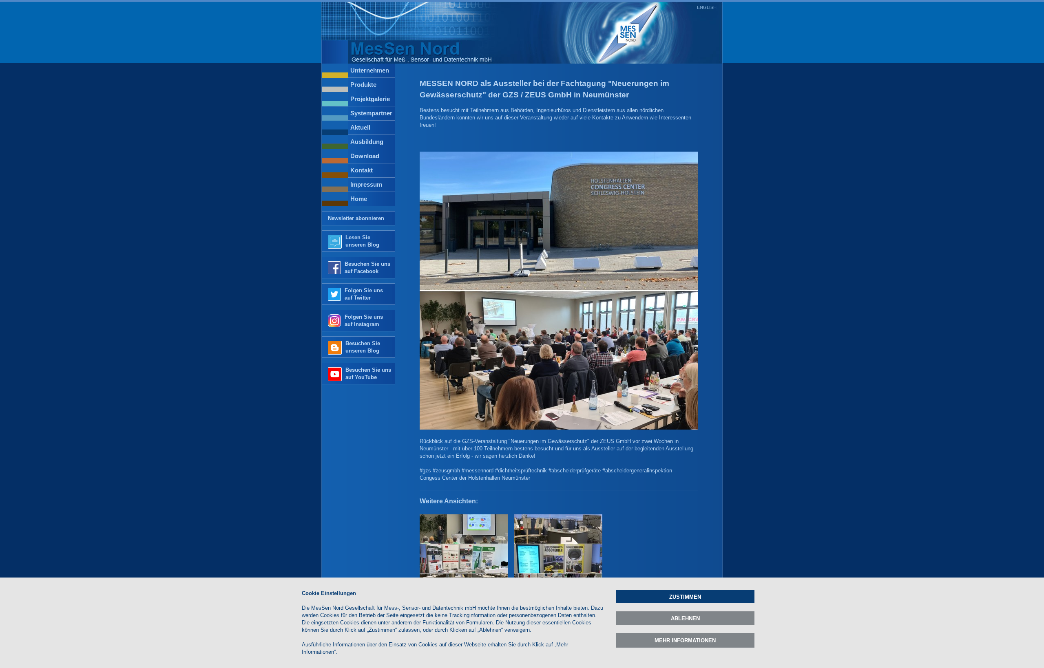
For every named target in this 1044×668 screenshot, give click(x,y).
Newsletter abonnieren (356, 218)
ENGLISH (707, 7)
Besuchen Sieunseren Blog (362, 347)
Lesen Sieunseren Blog (362, 241)
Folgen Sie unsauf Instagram (364, 320)
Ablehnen (685, 618)
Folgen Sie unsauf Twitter (364, 294)
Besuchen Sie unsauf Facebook (367, 267)
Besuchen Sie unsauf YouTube (368, 373)
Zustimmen (685, 597)
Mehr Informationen (685, 640)
